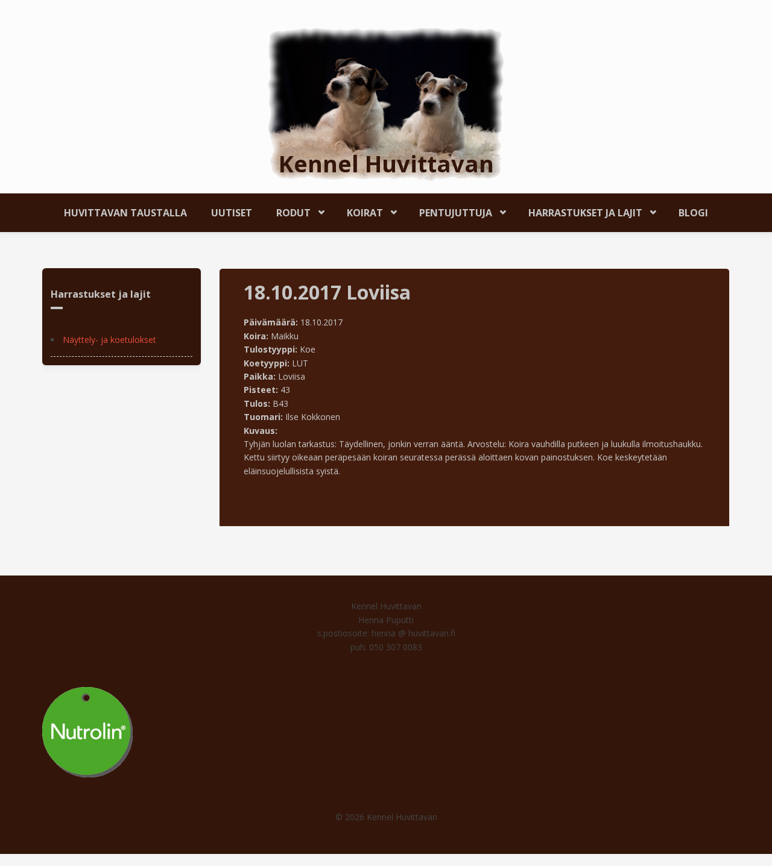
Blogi (693, 212)
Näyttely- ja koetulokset (109, 339)
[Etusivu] (386, 103)
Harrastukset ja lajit (579, 210)
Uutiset (231, 212)
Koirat (359, 210)
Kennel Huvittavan (386, 163)
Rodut (287, 210)
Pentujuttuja (449, 210)
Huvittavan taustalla (125, 212)
